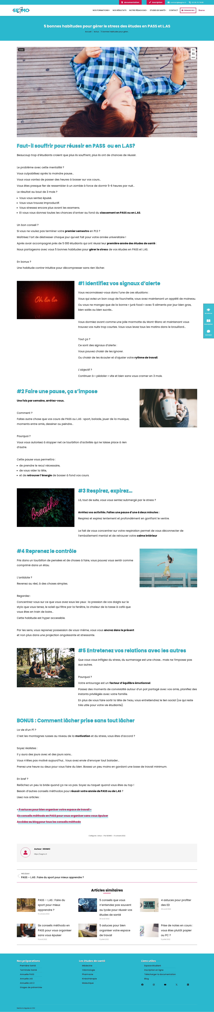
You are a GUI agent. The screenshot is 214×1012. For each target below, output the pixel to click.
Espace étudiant (152, 966)
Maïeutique (88, 983)
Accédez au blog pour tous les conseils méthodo (49, 822)
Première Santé (28, 966)
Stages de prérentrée (31, 987)
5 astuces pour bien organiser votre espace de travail (114, 930)
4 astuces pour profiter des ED (176, 902)
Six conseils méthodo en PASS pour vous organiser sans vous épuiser (62, 815)
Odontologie (88, 970)
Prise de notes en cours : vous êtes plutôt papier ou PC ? (177, 930)
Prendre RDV (189, 10)
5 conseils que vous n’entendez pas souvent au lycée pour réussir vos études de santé (115, 907)
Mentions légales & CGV (26, 1008)
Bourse (202, 10)
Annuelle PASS (27, 974)
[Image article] (26, 905)
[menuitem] (101, 10)
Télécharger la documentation (160, 974)
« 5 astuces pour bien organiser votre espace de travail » (54, 809)
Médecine (87, 966)
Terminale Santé (28, 970)
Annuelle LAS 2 (27, 983)
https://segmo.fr (40, 854)
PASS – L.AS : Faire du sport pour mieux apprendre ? (51, 905)
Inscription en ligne (153, 970)
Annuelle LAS (26, 979)
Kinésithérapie (89, 979)
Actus (21, 50)
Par (108, 836)
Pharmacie (87, 974)
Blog (146, 979)
